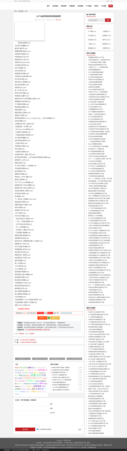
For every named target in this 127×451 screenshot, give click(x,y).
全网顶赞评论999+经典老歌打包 (97, 126)
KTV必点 (42, 367)
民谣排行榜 (28, 383)
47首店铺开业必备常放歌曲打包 (97, 94)
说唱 (28, 391)
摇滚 (38, 381)
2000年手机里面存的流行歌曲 (97, 139)
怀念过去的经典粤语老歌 (95, 136)
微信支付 (50, 313)
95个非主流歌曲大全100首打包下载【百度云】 (101, 223)
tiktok (30, 370)
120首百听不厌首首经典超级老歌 (97, 134)
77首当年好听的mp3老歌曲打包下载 (98, 277)
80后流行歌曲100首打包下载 (96, 163)
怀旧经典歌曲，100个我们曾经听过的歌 (99, 181)
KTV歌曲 (88, 6)
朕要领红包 (43, 318)
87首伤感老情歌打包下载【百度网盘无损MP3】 (102, 240)
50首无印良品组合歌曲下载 (96, 248)
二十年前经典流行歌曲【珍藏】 (97, 62)
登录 (107, 1)
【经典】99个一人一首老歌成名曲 (98, 67)
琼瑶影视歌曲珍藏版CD (95, 213)
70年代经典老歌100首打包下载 (97, 233)
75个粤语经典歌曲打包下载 (96, 210)
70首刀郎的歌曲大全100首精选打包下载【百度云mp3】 (104, 262)
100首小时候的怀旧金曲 (95, 84)
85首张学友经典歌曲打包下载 (96, 337)
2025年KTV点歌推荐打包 (59, 375)
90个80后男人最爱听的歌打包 (97, 171)
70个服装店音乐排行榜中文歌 (96, 322)
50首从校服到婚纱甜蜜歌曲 (96, 433)
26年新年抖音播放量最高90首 (60, 385)
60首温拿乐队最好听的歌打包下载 (98, 265)
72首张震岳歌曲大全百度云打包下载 (98, 243)
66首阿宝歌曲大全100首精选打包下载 (99, 255)
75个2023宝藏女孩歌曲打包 (96, 349)
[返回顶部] (124, 433)
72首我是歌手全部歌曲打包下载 (97, 413)
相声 (42, 383)
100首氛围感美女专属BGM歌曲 (97, 403)
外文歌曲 (90, 35)
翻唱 (29, 389)
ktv (36, 367)
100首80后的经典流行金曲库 (28, 342)
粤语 (23, 386)
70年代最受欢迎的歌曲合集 (96, 176)
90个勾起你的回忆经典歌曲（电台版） (99, 131)
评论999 (23, 391)
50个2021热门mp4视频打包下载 (97, 366)
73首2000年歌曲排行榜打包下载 (97, 280)
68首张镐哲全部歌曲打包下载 (96, 299)
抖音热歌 (23, 381)
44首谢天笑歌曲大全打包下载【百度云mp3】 (101, 257)
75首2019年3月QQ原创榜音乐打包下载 (99, 364)
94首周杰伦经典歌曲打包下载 (96, 319)
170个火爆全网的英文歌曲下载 (97, 379)
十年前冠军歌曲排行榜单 (95, 74)
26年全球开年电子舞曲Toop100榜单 (98, 342)
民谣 (21, 383)
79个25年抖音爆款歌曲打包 (60, 387)
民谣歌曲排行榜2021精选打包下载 (98, 200)
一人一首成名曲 (40, 370)
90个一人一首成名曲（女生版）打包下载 (100, 178)
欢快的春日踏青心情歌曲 (95, 327)
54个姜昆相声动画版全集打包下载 (98, 314)
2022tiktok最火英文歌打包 (95, 384)
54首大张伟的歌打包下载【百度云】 (98, 391)
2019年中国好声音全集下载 (96, 89)
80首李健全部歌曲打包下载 (96, 398)
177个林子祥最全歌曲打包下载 (97, 208)
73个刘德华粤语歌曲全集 (95, 317)
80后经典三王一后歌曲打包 (96, 149)
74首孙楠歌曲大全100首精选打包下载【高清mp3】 (103, 253)
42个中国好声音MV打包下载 (96, 374)
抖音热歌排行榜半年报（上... (60, 372)
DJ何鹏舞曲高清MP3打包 (95, 109)
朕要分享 (54, 318)
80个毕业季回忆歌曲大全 (95, 116)
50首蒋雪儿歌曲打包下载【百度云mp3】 (100, 250)
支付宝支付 (40, 313)
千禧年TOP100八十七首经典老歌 (61, 380)
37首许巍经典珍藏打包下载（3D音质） (99, 386)
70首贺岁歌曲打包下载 (94, 290)
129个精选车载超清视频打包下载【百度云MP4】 (102, 324)
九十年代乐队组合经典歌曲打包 (97, 104)
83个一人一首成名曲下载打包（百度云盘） (100, 285)
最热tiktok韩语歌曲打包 (95, 408)
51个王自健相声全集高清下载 (96, 426)
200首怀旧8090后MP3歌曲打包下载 (98, 97)
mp (17, 370)
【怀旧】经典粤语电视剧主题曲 (97, 186)
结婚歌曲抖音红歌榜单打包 (96, 418)
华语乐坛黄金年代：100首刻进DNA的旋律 (100, 60)
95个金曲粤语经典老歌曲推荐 (34, 329)
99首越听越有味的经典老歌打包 (97, 121)
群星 (25, 389)
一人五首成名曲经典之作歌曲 (96, 141)
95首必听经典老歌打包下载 (96, 295)
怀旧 (22, 375)
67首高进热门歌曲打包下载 (96, 339)
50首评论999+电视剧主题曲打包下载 (99, 297)
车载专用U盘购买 (66, 313)
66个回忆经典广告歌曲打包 (28, 340)
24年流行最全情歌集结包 (95, 329)
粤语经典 (31, 333)
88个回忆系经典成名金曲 (95, 77)
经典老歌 (63, 6)
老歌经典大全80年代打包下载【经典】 (99, 198)
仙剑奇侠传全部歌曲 (94, 87)
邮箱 (51, 408)
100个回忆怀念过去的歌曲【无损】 (98, 183)
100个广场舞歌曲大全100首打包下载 (99, 196)
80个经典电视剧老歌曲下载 (96, 151)
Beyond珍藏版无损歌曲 (95, 144)
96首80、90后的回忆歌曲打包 (97, 114)
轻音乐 (43, 391)
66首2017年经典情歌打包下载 (97, 267)
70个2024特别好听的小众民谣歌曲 (98, 146)
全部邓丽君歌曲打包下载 (95, 292)
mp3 (21, 370)
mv (26, 370)
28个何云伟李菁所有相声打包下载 (98, 423)
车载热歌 (72, 6)
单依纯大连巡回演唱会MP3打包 (97, 64)
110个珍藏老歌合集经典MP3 (96, 111)
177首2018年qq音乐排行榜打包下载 (98, 334)
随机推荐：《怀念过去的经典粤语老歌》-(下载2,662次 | (22, 450)
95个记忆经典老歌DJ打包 (95, 119)
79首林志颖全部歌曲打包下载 (96, 401)
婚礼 (36, 373)
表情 (79, 429)
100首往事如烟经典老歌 (95, 82)
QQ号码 (52, 412)
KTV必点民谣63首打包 (94, 124)
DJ (23, 367)
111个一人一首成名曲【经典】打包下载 (99, 158)
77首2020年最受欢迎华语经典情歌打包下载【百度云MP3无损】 (106, 225)
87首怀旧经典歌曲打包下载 (96, 282)
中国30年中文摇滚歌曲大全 (96, 79)
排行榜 (31, 381)
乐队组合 (19, 373)
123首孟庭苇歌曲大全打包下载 (97, 220)
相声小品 (105, 39)
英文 (41, 389)
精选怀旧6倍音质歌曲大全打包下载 (98, 203)
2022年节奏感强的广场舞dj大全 (97, 188)
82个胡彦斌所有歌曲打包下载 (96, 406)
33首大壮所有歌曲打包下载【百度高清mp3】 (101, 411)
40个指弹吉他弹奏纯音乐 (95, 381)
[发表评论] (124, 437)
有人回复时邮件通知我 (44, 429)
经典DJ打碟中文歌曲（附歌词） (61, 367)
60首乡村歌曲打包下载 (94, 228)
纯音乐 (96, 6)
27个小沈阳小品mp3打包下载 (96, 421)
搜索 (108, 20)
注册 (111, 1)
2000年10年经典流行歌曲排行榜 (97, 156)
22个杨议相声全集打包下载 (96, 393)
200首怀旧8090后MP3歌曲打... (61, 370)
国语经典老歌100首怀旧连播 (96, 191)
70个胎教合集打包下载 (94, 416)
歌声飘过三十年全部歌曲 (95, 215)
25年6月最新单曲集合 (94, 431)
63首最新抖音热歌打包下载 (96, 346)
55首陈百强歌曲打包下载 (95, 245)
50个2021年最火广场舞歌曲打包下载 (99, 230)
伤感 (26, 373)
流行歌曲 (55, 6)
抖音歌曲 (80, 6)
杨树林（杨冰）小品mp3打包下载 (98, 389)
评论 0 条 (58, 19)
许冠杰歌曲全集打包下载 (95, 206)
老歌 (34, 389)
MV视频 (103, 6)
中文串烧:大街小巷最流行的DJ (61, 377)
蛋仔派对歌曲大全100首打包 (61, 390)
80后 (17, 367)
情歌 (28, 375)
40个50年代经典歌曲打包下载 (97, 218)
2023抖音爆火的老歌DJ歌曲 (96, 154)
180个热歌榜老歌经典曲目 (95, 72)
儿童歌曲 (105, 31)
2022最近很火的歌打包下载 (96, 354)
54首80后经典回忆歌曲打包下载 (97, 287)
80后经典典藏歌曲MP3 (95, 69)
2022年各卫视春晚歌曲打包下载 (97, 193)
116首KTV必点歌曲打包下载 (96, 312)
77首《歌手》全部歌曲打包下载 (97, 361)
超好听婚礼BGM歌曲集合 (95, 396)
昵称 (51, 404)
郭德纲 (17, 394)
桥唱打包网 (46, 329)
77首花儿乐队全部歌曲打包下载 (97, 260)
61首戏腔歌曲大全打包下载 (96, 272)
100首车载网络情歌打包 (59, 382)
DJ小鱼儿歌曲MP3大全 (95, 107)
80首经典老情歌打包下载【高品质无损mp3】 (101, 275)
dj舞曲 (30, 367)
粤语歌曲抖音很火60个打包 (96, 57)
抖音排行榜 (31, 378)
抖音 (36, 375)
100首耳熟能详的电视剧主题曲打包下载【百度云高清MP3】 (105, 235)
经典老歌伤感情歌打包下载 (96, 173)
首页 (48, 6)
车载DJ (35, 391)
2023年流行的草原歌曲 (95, 161)
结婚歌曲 (19, 389)
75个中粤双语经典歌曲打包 (96, 168)
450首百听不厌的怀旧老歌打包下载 (98, 129)
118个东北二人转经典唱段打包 (97, 166)
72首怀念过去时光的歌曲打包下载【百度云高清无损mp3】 (105, 270)
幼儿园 (42, 373)
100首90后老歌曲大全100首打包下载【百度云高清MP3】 (105, 238)
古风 (31, 373)
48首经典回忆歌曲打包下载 (96, 302)
